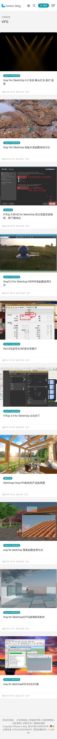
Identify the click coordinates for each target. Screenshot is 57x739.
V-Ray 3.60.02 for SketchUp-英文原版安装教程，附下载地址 (28, 216)
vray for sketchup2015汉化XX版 (21, 684)
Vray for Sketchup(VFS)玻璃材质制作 (24, 617)
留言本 (28, 723)
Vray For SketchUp (11, 76)
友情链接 (23, 720)
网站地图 (40, 723)
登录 (44, 5)
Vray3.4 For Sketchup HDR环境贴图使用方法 (27, 283)
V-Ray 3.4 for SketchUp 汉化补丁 (21, 415)
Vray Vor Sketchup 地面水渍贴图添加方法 (26, 147)
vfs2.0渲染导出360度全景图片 (20, 348)
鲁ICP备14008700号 (38, 726)
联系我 (17, 723)
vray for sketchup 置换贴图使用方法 (23, 550)
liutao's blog (21, 726)
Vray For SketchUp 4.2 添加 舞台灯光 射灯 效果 (28, 82)
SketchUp (8, 210)
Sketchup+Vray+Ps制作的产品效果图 (24, 483)
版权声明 (36, 720)
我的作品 (7, 478)
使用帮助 (48, 720)
